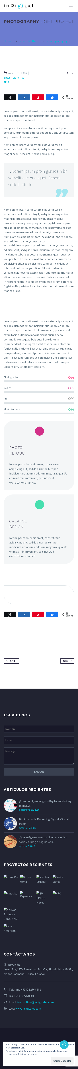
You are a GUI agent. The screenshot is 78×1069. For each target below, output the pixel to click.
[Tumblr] (27, 638)
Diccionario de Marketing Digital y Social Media (44, 821)
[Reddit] (40, 638)
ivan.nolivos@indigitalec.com (35, 1002)
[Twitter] (13, 638)
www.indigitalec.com (28, 1008)
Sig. (65, 661)
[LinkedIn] (34, 638)
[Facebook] (7, 638)
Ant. (13, 661)
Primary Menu (71, 6)
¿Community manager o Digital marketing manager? (45, 803)
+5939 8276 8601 (31, 989)
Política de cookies (28, 1054)
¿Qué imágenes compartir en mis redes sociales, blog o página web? (43, 839)
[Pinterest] (20, 638)
